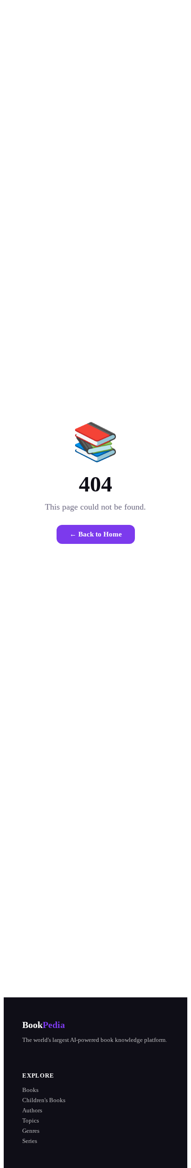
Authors (32, 1110)
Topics (30, 1120)
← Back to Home (96, 534)
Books (30, 1089)
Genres (30, 1130)
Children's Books (43, 1100)
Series (29, 1140)
